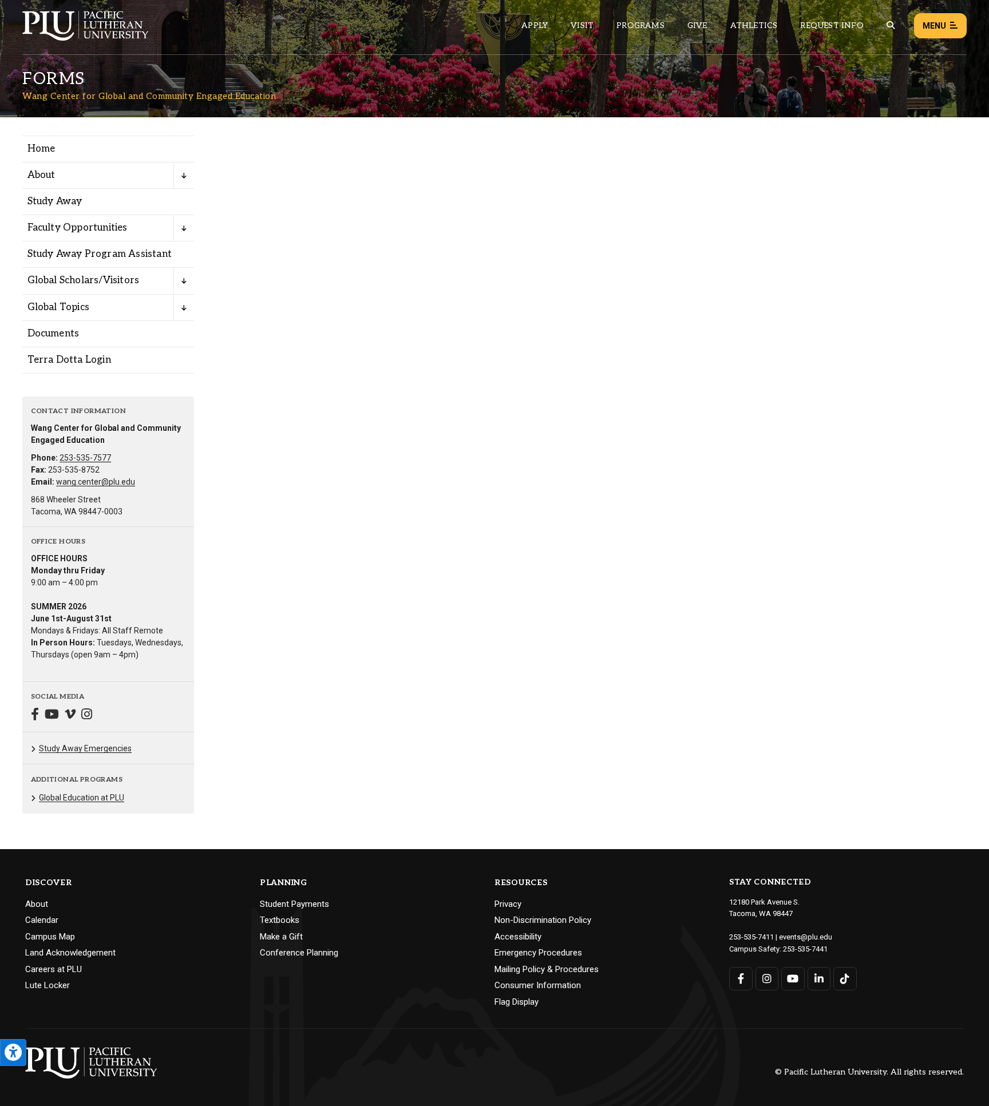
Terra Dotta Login (69, 360)
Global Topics (58, 307)
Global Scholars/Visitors (83, 280)
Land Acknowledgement (70, 953)
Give (697, 25)
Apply (534, 25)
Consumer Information (537, 985)
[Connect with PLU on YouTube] (793, 978)
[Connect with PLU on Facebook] (741, 978)
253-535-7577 (85, 457)
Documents (53, 333)
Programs (640, 25)
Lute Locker (47, 985)
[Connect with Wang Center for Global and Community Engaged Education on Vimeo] (70, 715)
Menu (934, 25)
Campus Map (50, 936)
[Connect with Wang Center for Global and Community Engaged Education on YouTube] (52, 715)
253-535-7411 (751, 937)
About (41, 175)
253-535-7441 (805, 949)
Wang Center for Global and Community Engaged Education (149, 96)
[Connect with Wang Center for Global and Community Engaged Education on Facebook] (35, 715)
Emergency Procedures (538, 953)
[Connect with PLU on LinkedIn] (819, 978)
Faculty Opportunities (77, 227)
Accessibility (517, 936)
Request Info (831, 25)
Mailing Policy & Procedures (546, 969)
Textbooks (279, 920)
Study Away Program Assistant (99, 254)
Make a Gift (281, 936)
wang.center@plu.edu (95, 481)
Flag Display (516, 1002)
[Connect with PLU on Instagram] (767, 978)
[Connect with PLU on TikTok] (845, 978)
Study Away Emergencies (85, 748)
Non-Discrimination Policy (542, 920)
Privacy (507, 904)
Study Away (54, 201)
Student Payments (294, 904)
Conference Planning (299, 953)
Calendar (41, 920)
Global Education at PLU (81, 797)
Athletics (754, 25)
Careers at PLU (53, 969)
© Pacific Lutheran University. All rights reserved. (869, 1072)
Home (41, 148)
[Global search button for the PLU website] (890, 25)
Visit (582, 25)
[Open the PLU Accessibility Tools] (13, 1052)
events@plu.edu (805, 937)
